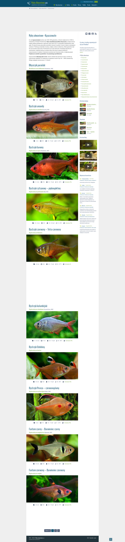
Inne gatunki (84, 90)
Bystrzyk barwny (36, 147)
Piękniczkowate (85, 70)
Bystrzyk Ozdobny (37, 347)
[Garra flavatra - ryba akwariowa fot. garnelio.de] (83, 114)
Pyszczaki (84, 75)
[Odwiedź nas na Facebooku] (89, 34)
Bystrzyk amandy (36, 106)
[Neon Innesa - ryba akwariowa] (83, 128)
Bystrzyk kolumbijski (38, 306)
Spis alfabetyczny (86, 94)
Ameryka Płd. (68, 100)
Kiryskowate (84, 66)
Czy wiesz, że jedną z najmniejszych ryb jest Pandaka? (88, 43)
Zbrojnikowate (85, 88)
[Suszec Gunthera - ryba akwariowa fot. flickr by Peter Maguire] (83, 105)
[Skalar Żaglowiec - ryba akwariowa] (83, 132)
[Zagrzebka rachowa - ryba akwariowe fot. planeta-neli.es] (83, 109)
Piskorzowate (85, 79)
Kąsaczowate (85, 64)
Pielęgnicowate (85, 73)
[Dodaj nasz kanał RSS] (95, 34)
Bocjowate (84, 57)
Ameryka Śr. (68, 264)
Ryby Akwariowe (38, 3)
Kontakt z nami (93, 538)
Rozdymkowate (85, 81)
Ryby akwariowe (85, 55)
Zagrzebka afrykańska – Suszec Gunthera (92, 104)
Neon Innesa (89, 127)
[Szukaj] (96, 2)
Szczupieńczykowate (86, 83)
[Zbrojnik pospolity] (83, 123)
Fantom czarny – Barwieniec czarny (44, 429)
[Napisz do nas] (86, 34)
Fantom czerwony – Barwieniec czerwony (47, 470)
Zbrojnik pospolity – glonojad (92, 123)
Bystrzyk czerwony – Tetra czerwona (45, 229)
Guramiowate (85, 59)
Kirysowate (84, 68)
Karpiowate (84, 62)
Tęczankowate (85, 86)
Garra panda (89, 113)
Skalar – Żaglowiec (91, 132)
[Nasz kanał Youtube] (92, 34)
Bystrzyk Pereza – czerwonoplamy (44, 388)
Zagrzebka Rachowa (91, 109)
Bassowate (84, 92)
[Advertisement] (62, 21)
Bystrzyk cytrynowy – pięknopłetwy (45, 188)
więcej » (81, 52)
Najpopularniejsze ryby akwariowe (89, 97)
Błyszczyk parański (37, 65)
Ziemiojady (84, 77)
